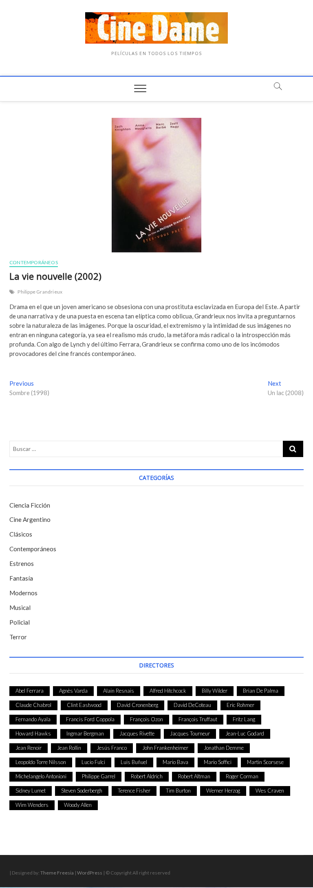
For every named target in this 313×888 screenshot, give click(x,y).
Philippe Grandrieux (40, 292)
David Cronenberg (137, 705)
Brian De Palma (260, 690)
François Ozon (146, 719)
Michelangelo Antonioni (40, 776)
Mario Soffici (217, 762)
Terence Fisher (134, 790)
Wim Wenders (31, 805)
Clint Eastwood (84, 705)
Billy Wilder (214, 690)
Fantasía (21, 578)
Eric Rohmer (240, 705)
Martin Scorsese (265, 762)
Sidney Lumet (30, 790)
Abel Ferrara (29, 690)
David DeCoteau (192, 705)
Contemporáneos (33, 262)
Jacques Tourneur (190, 733)
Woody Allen (78, 805)
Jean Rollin (69, 747)
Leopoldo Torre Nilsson (40, 762)
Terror (18, 637)
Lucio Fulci (93, 762)
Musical (20, 607)
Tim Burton (178, 790)
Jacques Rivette (136, 733)
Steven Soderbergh (81, 790)
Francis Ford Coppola (90, 719)
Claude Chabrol (33, 705)
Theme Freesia (57, 873)
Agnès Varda (73, 690)
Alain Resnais (118, 690)
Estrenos (21, 563)
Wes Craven (270, 790)
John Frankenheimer (165, 747)
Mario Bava (175, 762)
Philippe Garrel (98, 776)
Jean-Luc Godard (244, 733)
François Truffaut (198, 719)
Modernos (23, 592)
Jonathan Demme (224, 747)
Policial (19, 622)
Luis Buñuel (134, 762)
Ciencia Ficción (29, 505)
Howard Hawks (33, 733)
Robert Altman (194, 776)
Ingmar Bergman (85, 733)
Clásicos (20, 534)
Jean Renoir (28, 747)
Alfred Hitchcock (168, 690)
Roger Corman (242, 776)
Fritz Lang (244, 719)
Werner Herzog (223, 790)
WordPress (89, 873)
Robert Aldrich (147, 776)
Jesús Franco (112, 747)
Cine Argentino (30, 519)
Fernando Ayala (33, 719)
